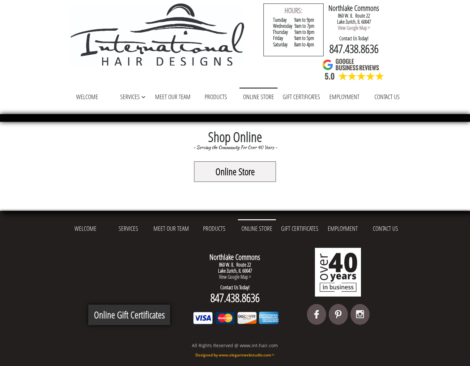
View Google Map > (354, 27)
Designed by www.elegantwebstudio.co (231, 355)
